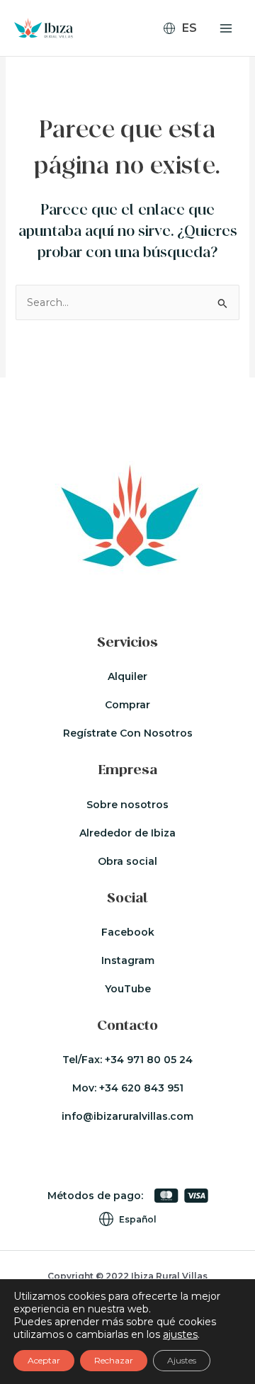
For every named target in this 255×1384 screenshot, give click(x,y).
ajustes (180, 1334)
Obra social (127, 861)
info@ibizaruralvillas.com (127, 1116)
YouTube (128, 988)
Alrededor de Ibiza (127, 833)
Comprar (127, 704)
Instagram (127, 960)
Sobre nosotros (127, 804)
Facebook (127, 932)
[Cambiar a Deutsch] (185, 68)
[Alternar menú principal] (226, 28)
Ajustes (181, 1360)
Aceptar (44, 1360)
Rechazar (113, 1360)
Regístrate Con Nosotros (128, 733)
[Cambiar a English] (185, 50)
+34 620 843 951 (141, 1088)
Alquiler (127, 676)
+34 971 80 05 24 (149, 1059)
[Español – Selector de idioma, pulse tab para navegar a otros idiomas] (186, 28)
